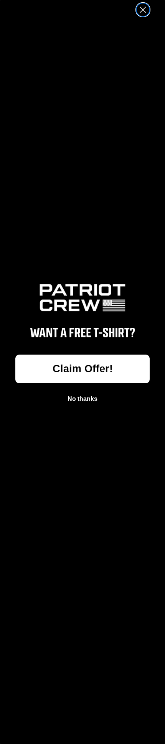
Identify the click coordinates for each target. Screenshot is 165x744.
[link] (82, 298)
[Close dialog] (143, 9)
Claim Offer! (83, 368)
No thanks (82, 399)
